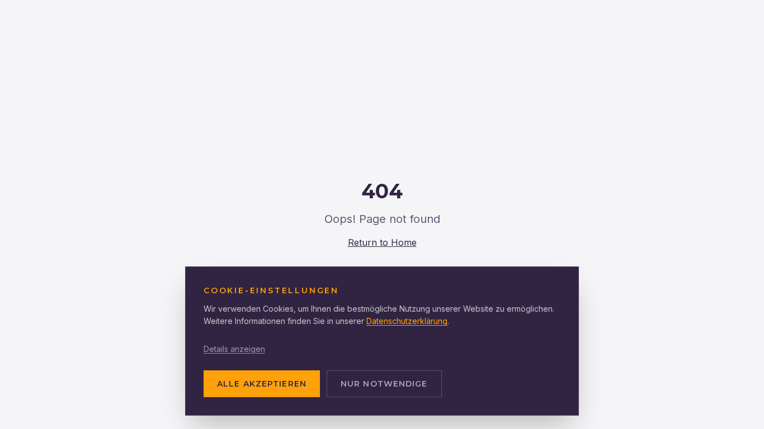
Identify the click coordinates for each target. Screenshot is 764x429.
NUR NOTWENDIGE (384, 384)
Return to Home (382, 242)
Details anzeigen (234, 349)
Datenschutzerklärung (406, 321)
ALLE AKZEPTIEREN (261, 384)
